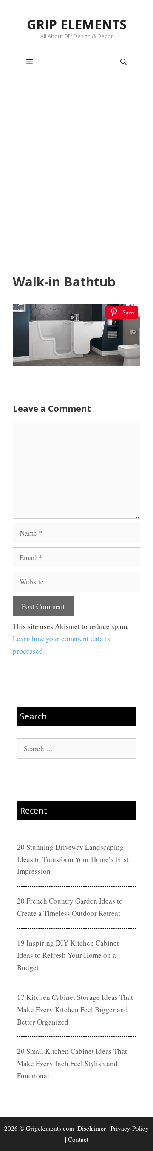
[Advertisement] (76, 176)
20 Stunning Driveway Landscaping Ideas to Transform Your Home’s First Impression (73, 859)
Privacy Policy (129, 1128)
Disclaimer (91, 1128)
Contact (78, 1139)
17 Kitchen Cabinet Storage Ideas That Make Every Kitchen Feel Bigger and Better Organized (75, 1009)
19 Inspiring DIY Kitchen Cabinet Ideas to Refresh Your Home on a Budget (68, 955)
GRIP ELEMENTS (77, 24)
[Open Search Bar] (123, 62)
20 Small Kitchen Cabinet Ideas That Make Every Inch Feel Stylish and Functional (72, 1063)
